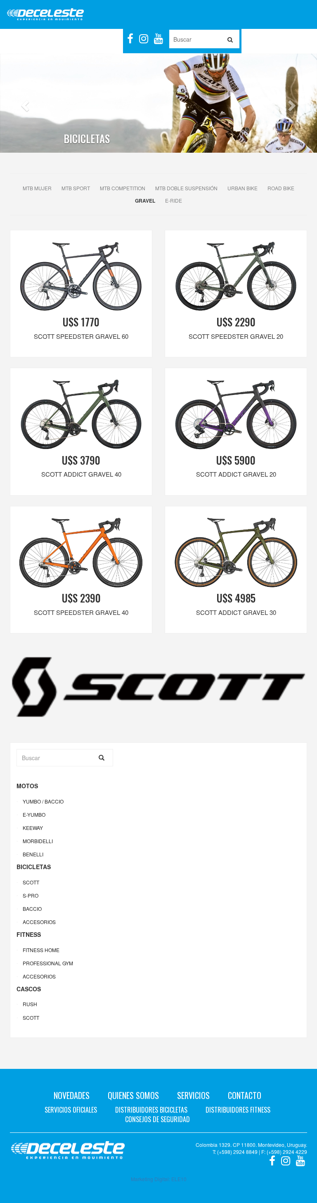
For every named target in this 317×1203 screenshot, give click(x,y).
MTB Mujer (37, 187)
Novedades (72, 1095)
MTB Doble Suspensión (186, 187)
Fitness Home (41, 949)
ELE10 (179, 1178)
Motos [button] (19, 39)
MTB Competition (122, 187)
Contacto (244, 1095)
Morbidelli (38, 840)
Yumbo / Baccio (43, 801)
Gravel (145, 200)
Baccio (32, 908)
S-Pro (30, 895)
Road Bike (280, 187)
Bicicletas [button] (49, 39)
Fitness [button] (81, 39)
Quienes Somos (133, 1095)
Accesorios (39, 921)
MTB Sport (76, 187)
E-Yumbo (34, 814)
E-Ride (173, 200)
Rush (30, 1003)
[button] (23, 103)
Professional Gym (48, 963)
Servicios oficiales (71, 1110)
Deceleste (45, 14)
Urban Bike (242, 187)
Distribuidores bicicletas (151, 1110)
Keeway (33, 827)
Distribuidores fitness (238, 1110)
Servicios (193, 1095)
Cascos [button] (109, 39)
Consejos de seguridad (157, 1119)
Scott (31, 882)
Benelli (33, 854)
